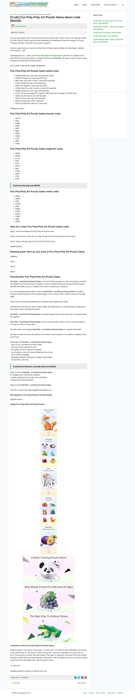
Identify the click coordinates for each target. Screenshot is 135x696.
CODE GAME (95, 5)
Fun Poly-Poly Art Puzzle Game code (51, 56)
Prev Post (16, 683)
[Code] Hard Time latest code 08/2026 (107, 33)
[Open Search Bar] (123, 4)
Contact (91, 693)
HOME (76, 5)
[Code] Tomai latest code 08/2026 (105, 36)
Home (11, 14)
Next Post (81, 683)
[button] (49, 422)
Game (16, 14)
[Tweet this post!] (79, 678)
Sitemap (120, 693)
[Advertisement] (113, 69)
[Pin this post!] (85, 678)
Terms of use (111, 693)
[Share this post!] (75, 678)
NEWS (84, 5)
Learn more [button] (16, 665)
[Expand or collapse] (85, 32)
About (85, 693)
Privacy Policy (100, 693)
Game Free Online (110, 5)
